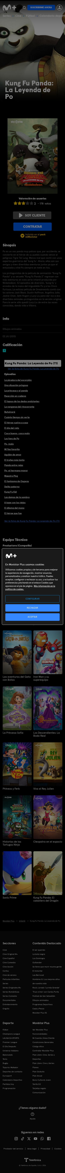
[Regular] (23, 203)
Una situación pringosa (16, 385)
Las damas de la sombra (17, 497)
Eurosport (7, 1076)
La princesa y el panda (16, 390)
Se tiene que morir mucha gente (47, 967)
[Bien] (27, 203)
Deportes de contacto (12, 1071)
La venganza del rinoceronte (19, 406)
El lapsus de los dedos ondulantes (21, 401)
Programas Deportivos (42, 1004)
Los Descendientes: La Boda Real (46, 734)
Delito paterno (12, 486)
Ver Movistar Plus (40, 1030)
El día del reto (11, 428)
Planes (35, 1067)
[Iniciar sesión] (59, 7)
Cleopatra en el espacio (47, 841)
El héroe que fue (13, 513)
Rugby (5, 1063)
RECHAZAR (32, 608)
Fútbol (30, 15)
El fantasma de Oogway (16, 481)
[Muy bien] (31, 203)
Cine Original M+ (10, 954)
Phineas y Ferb (11, 788)
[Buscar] (24, 7)
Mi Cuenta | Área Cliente (43, 1038)
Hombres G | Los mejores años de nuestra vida (46, 981)
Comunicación (39, 1092)
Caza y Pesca (38, 1008)
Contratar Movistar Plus (43, 1050)
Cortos (6, 971)
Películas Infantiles (11, 979)
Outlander (37, 962)
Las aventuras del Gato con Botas (17, 678)
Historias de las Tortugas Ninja (12, 843)
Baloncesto (8, 1055)
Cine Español (8, 958)
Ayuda (32, 1119)
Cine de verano (9, 975)
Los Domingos (38, 958)
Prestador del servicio (13, 1149)
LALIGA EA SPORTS (11, 1038)
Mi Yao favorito (12, 449)
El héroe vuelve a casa (16, 422)
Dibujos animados (40, 1000)
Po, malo (9, 444)
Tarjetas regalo (39, 1088)
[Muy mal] (15, 203)
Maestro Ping (11, 476)
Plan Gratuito (38, 1071)
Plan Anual (37, 1076)
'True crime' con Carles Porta (45, 992)
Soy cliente (35, 215)
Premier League (10, 1042)
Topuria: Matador (10, 1067)
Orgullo (6, 1008)
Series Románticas (11, 992)
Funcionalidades (39, 1034)
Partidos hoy (8, 1084)
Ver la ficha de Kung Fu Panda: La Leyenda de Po (33, 368)
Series (7, 15)
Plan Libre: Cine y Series (43, 1063)
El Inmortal (37, 971)
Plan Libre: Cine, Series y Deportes (43, 1057)
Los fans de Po (11, 438)
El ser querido (38, 950)
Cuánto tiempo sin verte (17, 417)
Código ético (38, 1046)
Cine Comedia (9, 962)
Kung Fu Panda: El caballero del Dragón (45, 899)
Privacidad (45, 1149)
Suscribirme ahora (41, 7)
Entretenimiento (10, 1004)
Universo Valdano (10, 1050)
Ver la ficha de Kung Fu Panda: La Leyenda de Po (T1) (32, 521)
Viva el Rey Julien (43, 788)
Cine (18, 15)
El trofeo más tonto (14, 460)
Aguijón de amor (12, 454)
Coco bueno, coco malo (17, 433)
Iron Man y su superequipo (41, 678)
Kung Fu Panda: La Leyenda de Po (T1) (31, 363)
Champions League (11, 1034)
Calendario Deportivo (12, 1080)
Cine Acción (8, 967)
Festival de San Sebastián (43, 996)
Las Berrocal (38, 975)
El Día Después (9, 1046)
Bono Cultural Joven (41, 1080)
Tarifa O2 (36, 1084)
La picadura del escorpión (18, 380)
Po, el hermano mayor (16, 470)
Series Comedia (10, 996)
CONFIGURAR (33, 599)
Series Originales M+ (12, 987)
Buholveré (9, 412)
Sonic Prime (9, 897)
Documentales (9, 1000)
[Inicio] (9, 7)
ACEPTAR (32, 617)
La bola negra (38, 954)
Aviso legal (31, 1149)
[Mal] (19, 203)
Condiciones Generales (43, 1042)
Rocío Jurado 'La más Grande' (46, 987)
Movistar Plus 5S (39, 1013)
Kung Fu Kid (10, 491)
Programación (9, 1088)
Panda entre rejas (13, 465)
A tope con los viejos (15, 502)
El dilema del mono (14, 508)
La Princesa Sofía (13, 732)
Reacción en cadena (15, 396)
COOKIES (58, 1149)
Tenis (5, 1059)
